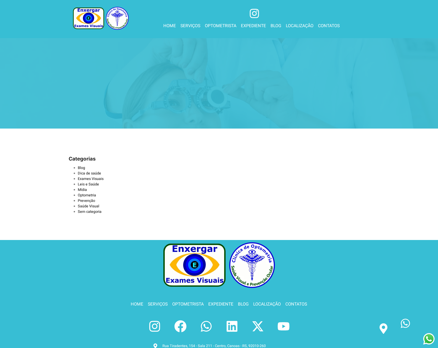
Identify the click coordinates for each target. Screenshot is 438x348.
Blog (81, 168)
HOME (169, 26)
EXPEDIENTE (253, 26)
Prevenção (86, 200)
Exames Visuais (91, 179)
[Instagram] (154, 326)
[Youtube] (283, 326)
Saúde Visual (88, 206)
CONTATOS (329, 26)
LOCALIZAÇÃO (299, 26)
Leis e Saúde (88, 184)
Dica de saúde (89, 173)
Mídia (82, 189)
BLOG (276, 26)
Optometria (87, 195)
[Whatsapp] (206, 326)
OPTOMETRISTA (220, 26)
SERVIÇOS (190, 26)
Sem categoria (90, 211)
